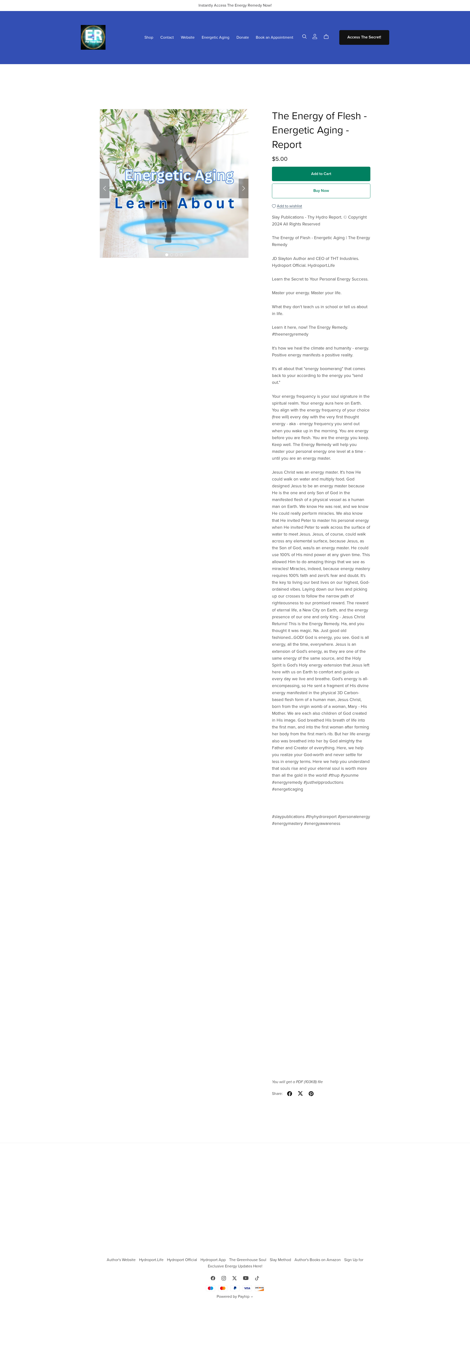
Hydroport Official (182, 1259)
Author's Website (122, 1259)
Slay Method (281, 1259)
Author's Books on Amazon (318, 1259)
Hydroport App (213, 1259)
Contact (167, 37)
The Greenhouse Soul (248, 1259)
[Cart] (328, 36)
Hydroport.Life (151, 1259)
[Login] (315, 36)
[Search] (304, 36)
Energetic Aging (215, 37)
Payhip (243, 1296)
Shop (148, 37)
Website (188, 37)
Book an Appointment (274, 37)
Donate (242, 37)
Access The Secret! (364, 37)
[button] (104, 188)
